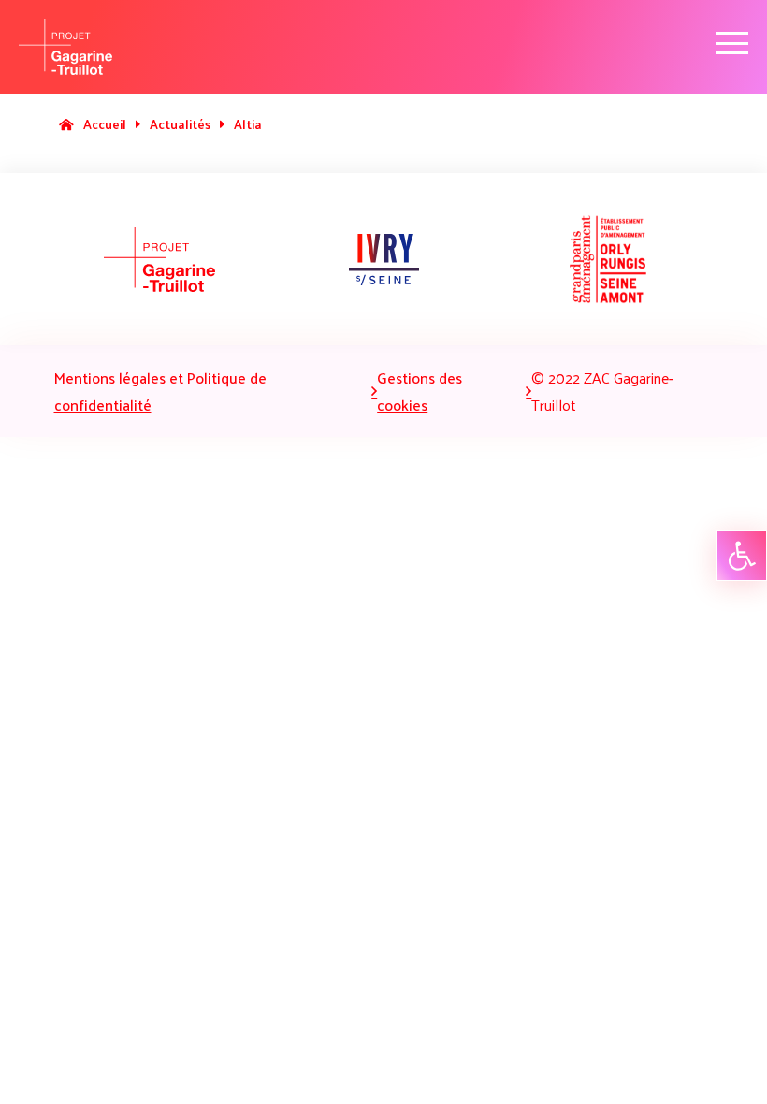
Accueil (104, 124)
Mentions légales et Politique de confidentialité (160, 391)
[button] (741, 555)
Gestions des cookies (419, 391)
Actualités (180, 124)
